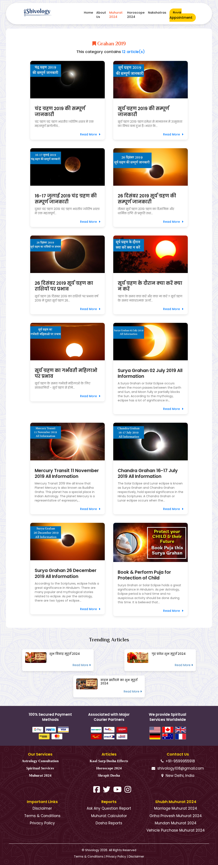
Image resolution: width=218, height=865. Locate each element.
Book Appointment (180, 15)
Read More (89, 134)
